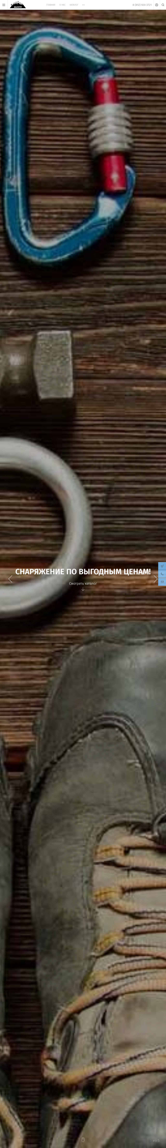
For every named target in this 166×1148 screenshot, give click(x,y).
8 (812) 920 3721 (142, 5)
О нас (62, 4)
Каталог (74, 4)
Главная (50, 4)
